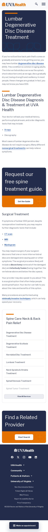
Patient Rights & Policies (24, 491)
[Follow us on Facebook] (12, 457)
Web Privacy (24, 495)
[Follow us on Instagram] (24, 457)
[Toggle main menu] (43, 4)
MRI (6, 239)
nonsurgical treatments (13, 148)
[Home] (14, 4)
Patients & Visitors (20, 476)
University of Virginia (21, 481)
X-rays (7, 130)
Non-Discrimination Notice (24, 487)
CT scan (8, 234)
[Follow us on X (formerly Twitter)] (18, 457)
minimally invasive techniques (16, 298)
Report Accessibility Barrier (24, 499)
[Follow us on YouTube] (29, 457)
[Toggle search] (36, 4)
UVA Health (16, 465)
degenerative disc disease (31, 63)
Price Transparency (24, 503)
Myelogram (9, 245)
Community (16, 470)
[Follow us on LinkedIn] (35, 457)
